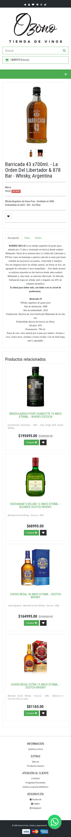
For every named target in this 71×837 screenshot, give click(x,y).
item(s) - (20, 59)
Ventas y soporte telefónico (35, 787)
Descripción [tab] (13, 238)
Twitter (36, 803)
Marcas (35, 761)
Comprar (30, 442)
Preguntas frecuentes (35, 782)
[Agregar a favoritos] (8, 216)
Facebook (36, 799)
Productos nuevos (35, 766)
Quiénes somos (35, 749)
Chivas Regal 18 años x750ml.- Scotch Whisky (35, 595)
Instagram (36, 808)
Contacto (35, 778)
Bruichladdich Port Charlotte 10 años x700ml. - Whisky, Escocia (35, 415)
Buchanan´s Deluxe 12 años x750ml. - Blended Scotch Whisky (36, 505)
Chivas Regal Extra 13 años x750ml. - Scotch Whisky (35, 686)
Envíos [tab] (38, 238)
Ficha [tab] (27, 238)
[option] (35, 115)
